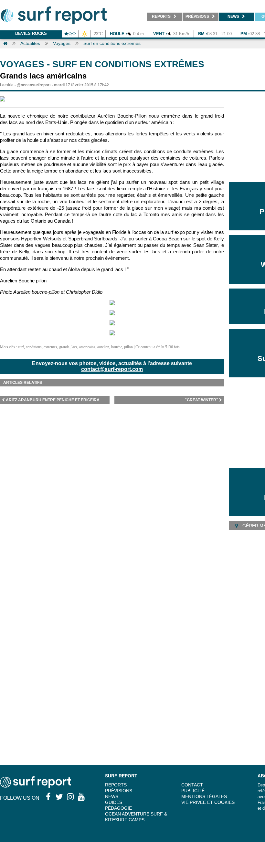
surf (21, 347)
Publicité (193, 790)
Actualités (30, 43)
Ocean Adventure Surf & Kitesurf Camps (136, 816)
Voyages (61, 43)
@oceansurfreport (34, 85)
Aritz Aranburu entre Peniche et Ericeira (53, 400)
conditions (34, 347)
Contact (192, 784)
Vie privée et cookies (208, 802)
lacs (74, 347)
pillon (128, 347)
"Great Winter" (201, 400)
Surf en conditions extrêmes (112, 43)
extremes (50, 347)
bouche (116, 347)
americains (87, 347)
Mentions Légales (204, 796)
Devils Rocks (31, 33)
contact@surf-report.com (112, 369)
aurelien (103, 347)
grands (64, 347)
